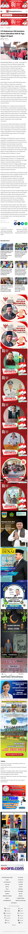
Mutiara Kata (7, 882)
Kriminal (20, 889)
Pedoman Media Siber (7, 877)
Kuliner (21, 884)
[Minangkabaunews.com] (14, 11)
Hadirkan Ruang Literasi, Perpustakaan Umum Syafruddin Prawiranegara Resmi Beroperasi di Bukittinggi (7, 254)
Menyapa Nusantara (21, 900)
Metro (7, 886)
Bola (7, 889)
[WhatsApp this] (25, 223)
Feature (7, 884)
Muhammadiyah (7, 900)
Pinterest (8, 911)
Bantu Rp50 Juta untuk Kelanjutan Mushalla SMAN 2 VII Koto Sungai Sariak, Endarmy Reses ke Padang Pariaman (20, 271)
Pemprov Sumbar (7, 896)
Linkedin (21, 915)
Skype (8, 920)
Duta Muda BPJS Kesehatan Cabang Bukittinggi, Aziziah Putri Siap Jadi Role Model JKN (20, 288)
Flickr (21, 922)
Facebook (8, 908)
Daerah (7, 893)
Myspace (21, 918)
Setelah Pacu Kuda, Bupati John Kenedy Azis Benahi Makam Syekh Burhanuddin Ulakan (7, 231)
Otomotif (20, 880)
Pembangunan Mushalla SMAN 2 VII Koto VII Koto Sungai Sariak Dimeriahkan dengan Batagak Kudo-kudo (7, 288)
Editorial (20, 877)
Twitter (21, 908)
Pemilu (7, 898)
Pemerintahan (20, 898)
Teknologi (7, 891)
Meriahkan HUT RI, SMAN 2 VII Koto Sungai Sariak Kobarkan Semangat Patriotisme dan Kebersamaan (21, 254)
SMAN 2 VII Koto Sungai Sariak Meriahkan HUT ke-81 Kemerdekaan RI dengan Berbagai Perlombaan (6, 271)
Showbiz (20, 882)
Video (7, 880)
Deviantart (8, 918)
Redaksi (21, 896)
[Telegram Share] (22, 223)
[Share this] (15, 223)
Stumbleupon (8, 913)
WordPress (21, 913)
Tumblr (21, 911)
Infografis (14, 903)
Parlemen (20, 891)
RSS (15, 925)
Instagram (8, 915)
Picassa (8, 922)
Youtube (21, 920)
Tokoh (20, 886)
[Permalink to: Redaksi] (2, 39)
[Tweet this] (18, 223)
